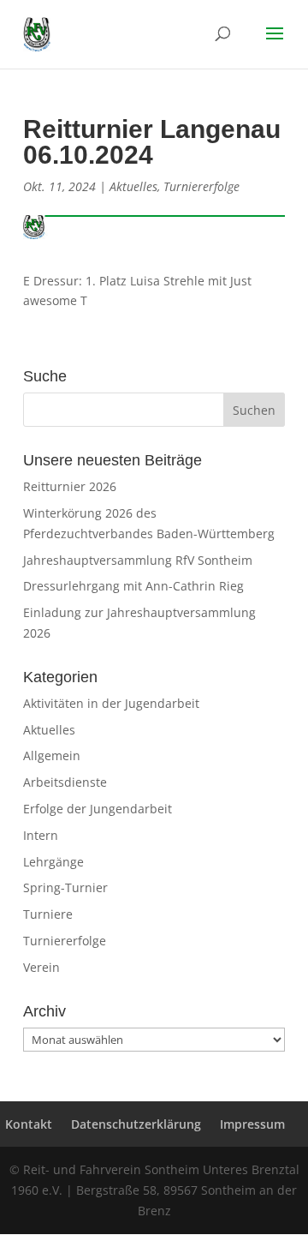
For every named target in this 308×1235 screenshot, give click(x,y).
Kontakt (28, 1124)
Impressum (252, 1124)
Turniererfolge (201, 186)
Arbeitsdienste (65, 782)
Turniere (48, 914)
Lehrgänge (53, 862)
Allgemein (51, 755)
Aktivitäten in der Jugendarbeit (111, 703)
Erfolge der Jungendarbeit (97, 808)
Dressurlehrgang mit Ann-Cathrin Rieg (133, 586)
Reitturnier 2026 (69, 486)
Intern (40, 835)
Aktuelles (133, 186)
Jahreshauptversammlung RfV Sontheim (137, 560)
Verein (41, 967)
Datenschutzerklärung (136, 1124)
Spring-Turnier (65, 887)
